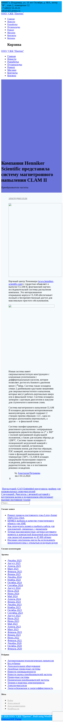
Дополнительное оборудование (23, 666)
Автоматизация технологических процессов (30, 660)
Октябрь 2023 (14, 610)
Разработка (12, 24)
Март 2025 (13, 568)
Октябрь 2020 (14, 646)
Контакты (11, 35)
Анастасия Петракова (29, 473)
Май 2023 (12, 624)
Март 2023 (13, 629)
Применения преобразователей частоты (28, 680)
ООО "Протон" (12, 13)
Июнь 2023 (13, 621)
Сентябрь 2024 (15, 585)
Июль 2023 (13, 618)
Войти (10, 700)
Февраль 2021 (14, 640)
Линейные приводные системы (23, 669)
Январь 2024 (14, 602)
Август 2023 (13, 615)
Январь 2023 (14, 635)
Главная (11, 19)
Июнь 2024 (13, 593)
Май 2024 (12, 596)
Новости (11, 21)
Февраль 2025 (14, 571)
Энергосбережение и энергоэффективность (30, 688)
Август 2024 (13, 588)
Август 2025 (13, 563)
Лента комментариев (16, 706)
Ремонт (10, 30)
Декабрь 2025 (14, 560)
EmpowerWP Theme (11, 719)
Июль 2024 (13, 591)
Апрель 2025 (14, 566)
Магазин (11, 32)
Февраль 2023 (14, 632)
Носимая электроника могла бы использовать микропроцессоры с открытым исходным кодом (32, 541)
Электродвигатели (18, 198)
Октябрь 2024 (14, 582)
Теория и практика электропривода (25, 682)
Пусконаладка (13, 27)
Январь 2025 (14, 574)
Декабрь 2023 (14, 604)
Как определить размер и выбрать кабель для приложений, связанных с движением (30, 527)
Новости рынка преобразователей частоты (29, 674)
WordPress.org (13, 709)
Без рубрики (13, 663)
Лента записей (13, 703)
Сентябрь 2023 (15, 613)
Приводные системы (18, 677)
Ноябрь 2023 (14, 607)
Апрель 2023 (14, 626)
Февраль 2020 (14, 648)
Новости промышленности (21, 671)
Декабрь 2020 (14, 643)
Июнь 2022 (13, 637)
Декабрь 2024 (14, 577)
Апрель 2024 (14, 599)
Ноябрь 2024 (14, 579)
